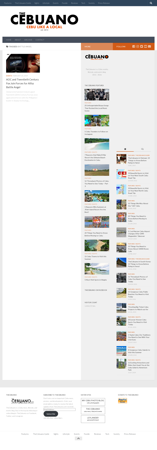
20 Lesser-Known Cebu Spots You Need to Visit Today (137, 322)
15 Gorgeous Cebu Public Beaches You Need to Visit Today (138, 294)
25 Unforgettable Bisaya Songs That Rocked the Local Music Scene (97, 108)
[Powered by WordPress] (14, 445)
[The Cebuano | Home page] (44, 21)
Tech (83, 3)
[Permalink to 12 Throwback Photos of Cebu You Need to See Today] (121, 278)
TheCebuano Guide (23, 3)
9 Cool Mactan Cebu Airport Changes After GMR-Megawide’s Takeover (139, 233)
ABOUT (18, 40)
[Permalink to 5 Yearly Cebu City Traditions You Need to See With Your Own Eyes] (121, 336)
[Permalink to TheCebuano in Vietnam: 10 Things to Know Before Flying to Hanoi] (121, 159)
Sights (36, 3)
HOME (8, 40)
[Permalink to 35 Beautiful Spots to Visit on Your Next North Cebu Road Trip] (121, 189)
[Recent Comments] (142, 149)
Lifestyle (46, 3)
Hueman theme (33, 445)
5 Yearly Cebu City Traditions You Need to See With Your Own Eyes (139, 337)
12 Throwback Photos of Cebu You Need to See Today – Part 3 (97, 183)
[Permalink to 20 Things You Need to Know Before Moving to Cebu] (121, 217)
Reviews (74, 3)
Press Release (104, 3)
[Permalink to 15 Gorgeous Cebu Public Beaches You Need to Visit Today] (121, 293)
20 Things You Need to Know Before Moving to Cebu (137, 218)
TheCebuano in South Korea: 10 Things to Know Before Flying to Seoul (139, 264)
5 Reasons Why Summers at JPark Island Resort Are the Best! (95, 209)
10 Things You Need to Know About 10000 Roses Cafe (138, 248)
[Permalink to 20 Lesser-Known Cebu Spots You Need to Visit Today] (121, 321)
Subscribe (51, 414)
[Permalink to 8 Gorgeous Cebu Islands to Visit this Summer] (121, 351)
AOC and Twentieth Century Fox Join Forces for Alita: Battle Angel (22, 83)
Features (8, 3)
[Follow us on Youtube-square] (145, 46)
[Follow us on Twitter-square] (141, 46)
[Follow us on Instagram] (137, 46)
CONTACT (40, 40)
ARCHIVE (28, 40)
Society (92, 3)
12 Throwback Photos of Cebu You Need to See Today (138, 279)
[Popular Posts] (125, 149)
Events (56, 3)
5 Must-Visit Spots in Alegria (96, 280)
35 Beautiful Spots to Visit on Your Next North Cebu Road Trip (138, 190)
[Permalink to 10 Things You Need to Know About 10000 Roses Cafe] (121, 247)
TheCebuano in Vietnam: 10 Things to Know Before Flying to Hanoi (139, 160)
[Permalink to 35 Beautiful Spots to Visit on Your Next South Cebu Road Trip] (121, 174)
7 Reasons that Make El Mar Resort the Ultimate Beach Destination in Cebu (95, 157)
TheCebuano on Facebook (96, 290)
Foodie (65, 3)
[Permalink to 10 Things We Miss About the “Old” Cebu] (121, 204)
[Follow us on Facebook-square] (133, 46)
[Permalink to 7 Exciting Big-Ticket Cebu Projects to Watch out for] (121, 308)
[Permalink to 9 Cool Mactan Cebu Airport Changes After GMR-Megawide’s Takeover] (121, 232)
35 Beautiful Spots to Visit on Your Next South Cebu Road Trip (138, 175)
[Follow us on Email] (149, 46)
